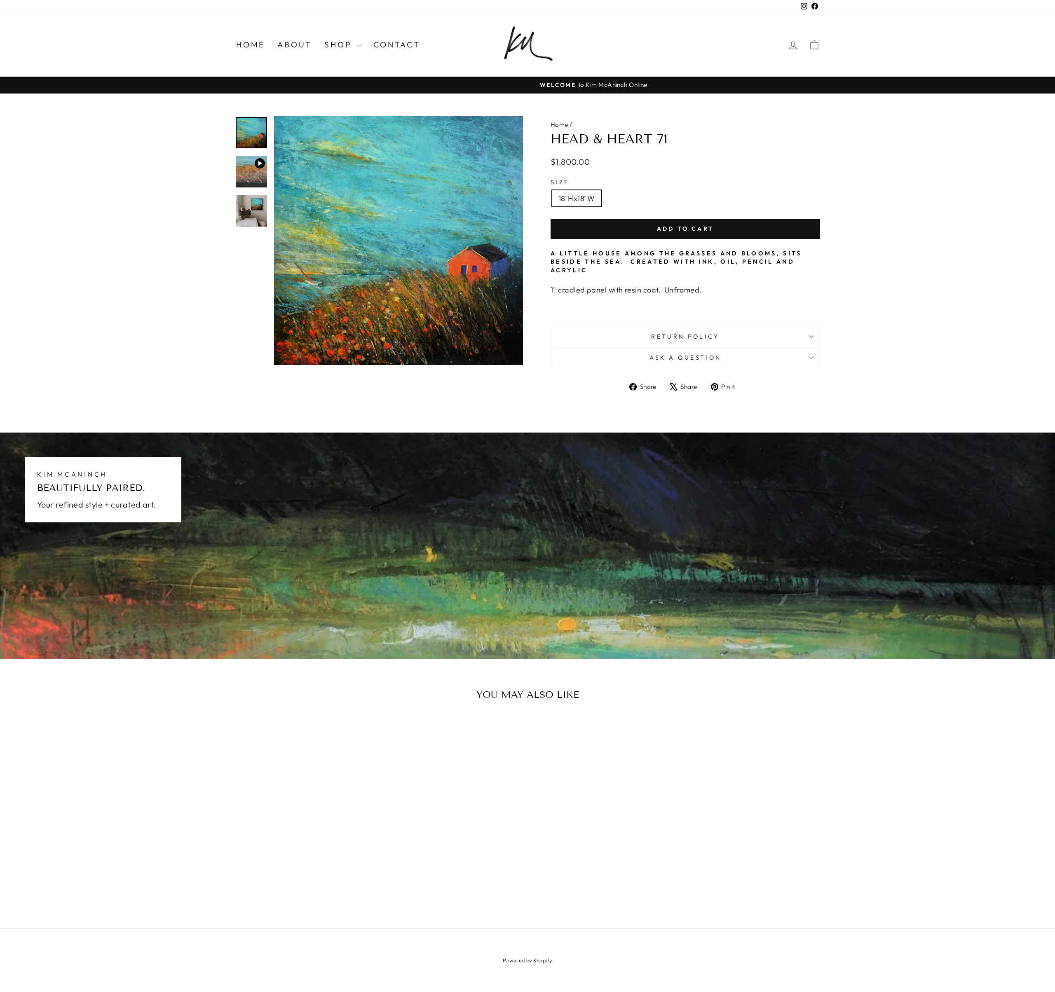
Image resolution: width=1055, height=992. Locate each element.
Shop (339, 44)
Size (560, 182)
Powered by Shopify (527, 960)
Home (250, 44)
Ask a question (685, 357)
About (294, 44)
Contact (396, 44)
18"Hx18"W (576, 198)
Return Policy (685, 336)
